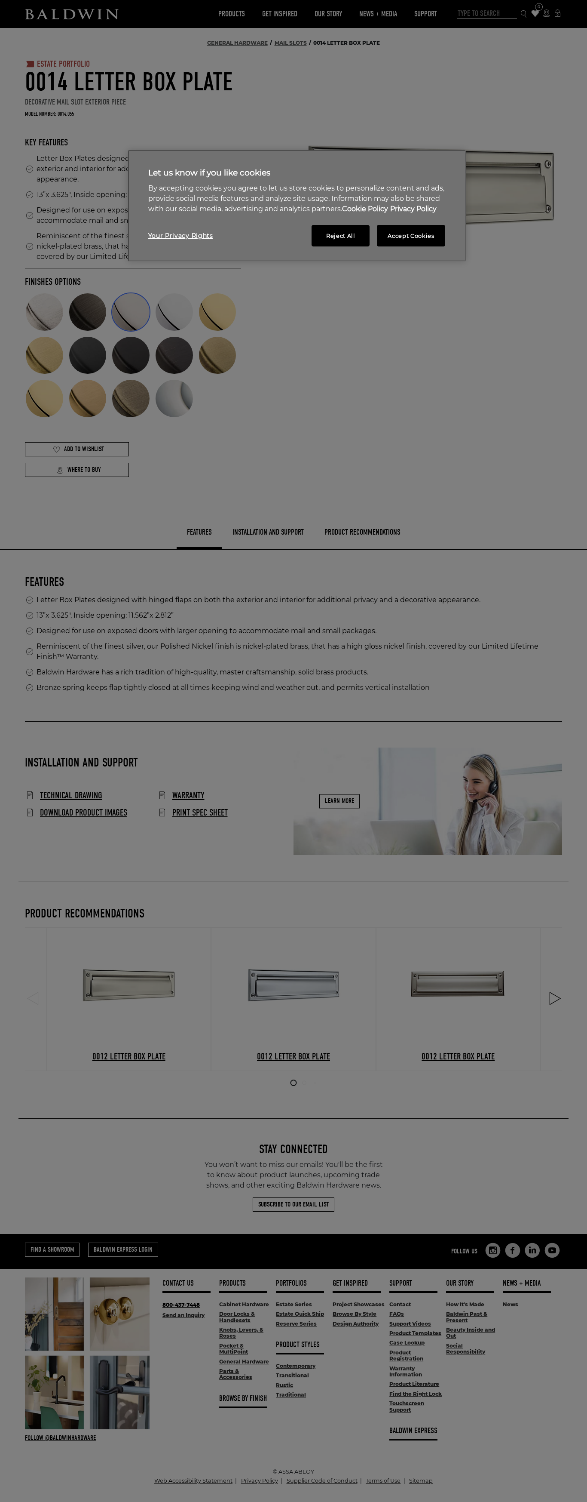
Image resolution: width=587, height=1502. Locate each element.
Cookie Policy (365, 209)
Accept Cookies (411, 235)
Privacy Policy (413, 209)
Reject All (340, 235)
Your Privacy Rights (180, 236)
